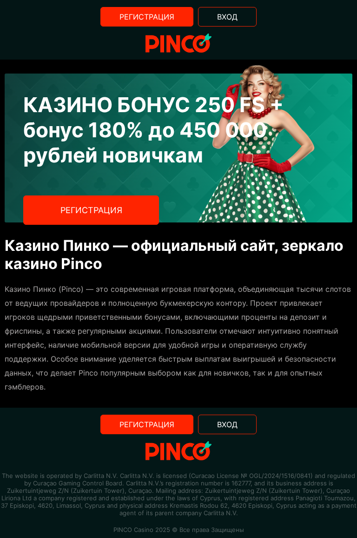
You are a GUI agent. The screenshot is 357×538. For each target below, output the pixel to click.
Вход (227, 16)
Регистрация (146, 16)
